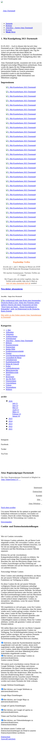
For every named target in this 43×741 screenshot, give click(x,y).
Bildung (9, 343)
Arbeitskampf (11, 339)
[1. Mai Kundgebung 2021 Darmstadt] (21, 87)
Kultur (8, 366)
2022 (10, 426)
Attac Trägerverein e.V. (10, 479)
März (15, 412)
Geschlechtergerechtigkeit (15, 355)
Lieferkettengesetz (12, 368)
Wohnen (9, 389)
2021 (10, 429)
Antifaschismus (11, 336)
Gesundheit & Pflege (14, 358)
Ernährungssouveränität (15, 351)
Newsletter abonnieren (12, 289)
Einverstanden (6, 522)
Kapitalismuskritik (12, 362)
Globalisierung (11, 360)
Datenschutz (10, 347)
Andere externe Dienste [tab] (10, 660)
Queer (8, 375)
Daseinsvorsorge (12, 345)
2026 (10, 401)
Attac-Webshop (34, 504)
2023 (10, 424)
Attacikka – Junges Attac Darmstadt (19, 341)
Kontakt (39, 496)
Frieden (8, 353)
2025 (10, 419)
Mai (15, 408)
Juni (15, 406)
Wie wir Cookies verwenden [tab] (11, 536)
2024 (10, 421)
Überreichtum (11, 381)
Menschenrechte (12, 370)
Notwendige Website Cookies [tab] (12, 572)
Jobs (38, 500)
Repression (10, 377)
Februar (16, 414)
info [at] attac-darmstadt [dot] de (18, 283)
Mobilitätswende (12, 372)
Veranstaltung (11, 387)
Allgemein (10, 334)
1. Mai (8, 330)
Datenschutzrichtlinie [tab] (9, 725)
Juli (15, 403)
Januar (16, 416)
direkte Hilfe (10, 349)
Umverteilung (11, 383)
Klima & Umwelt (12, 364)
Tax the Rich (10, 379)
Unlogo (8, 385)
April (15, 410)
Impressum (38, 488)
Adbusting (10, 332)
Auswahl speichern (8, 739)
